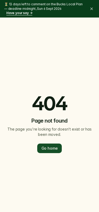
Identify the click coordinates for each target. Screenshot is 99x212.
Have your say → (19, 13)
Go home (49, 148)
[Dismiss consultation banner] (91, 9)
